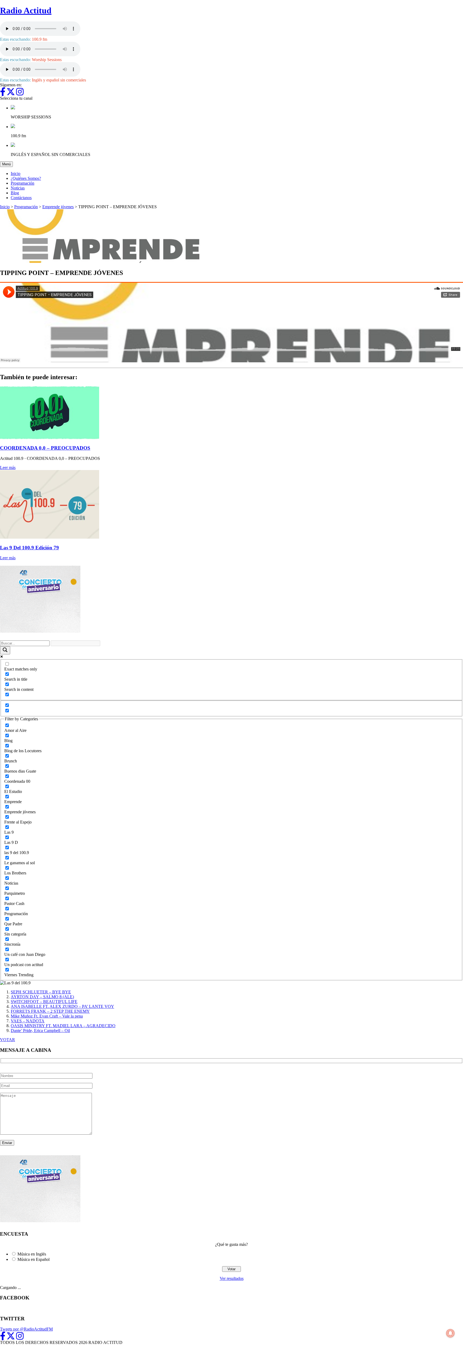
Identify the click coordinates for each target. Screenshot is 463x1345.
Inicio (15, 173)
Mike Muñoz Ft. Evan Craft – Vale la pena (47, 1016)
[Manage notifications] (450, 1333)
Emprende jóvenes (58, 206)
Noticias (18, 188)
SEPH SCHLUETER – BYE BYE (41, 992)
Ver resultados (232, 1278)
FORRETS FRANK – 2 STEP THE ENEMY (50, 1011)
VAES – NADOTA (27, 1021)
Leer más (8, 467)
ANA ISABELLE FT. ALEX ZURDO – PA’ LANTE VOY (62, 1006)
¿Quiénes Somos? (26, 178)
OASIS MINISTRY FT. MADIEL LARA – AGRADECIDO (63, 1025)
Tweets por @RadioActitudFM (26, 1329)
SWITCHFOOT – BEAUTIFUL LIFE (44, 1001)
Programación (22, 183)
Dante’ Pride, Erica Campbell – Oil (40, 1030)
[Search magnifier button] (5, 650)
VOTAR (7, 1039)
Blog (15, 193)
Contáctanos (21, 197)
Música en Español (33, 1259)
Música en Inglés (31, 1254)
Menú (7, 164)
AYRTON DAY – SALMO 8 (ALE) (42, 996)
